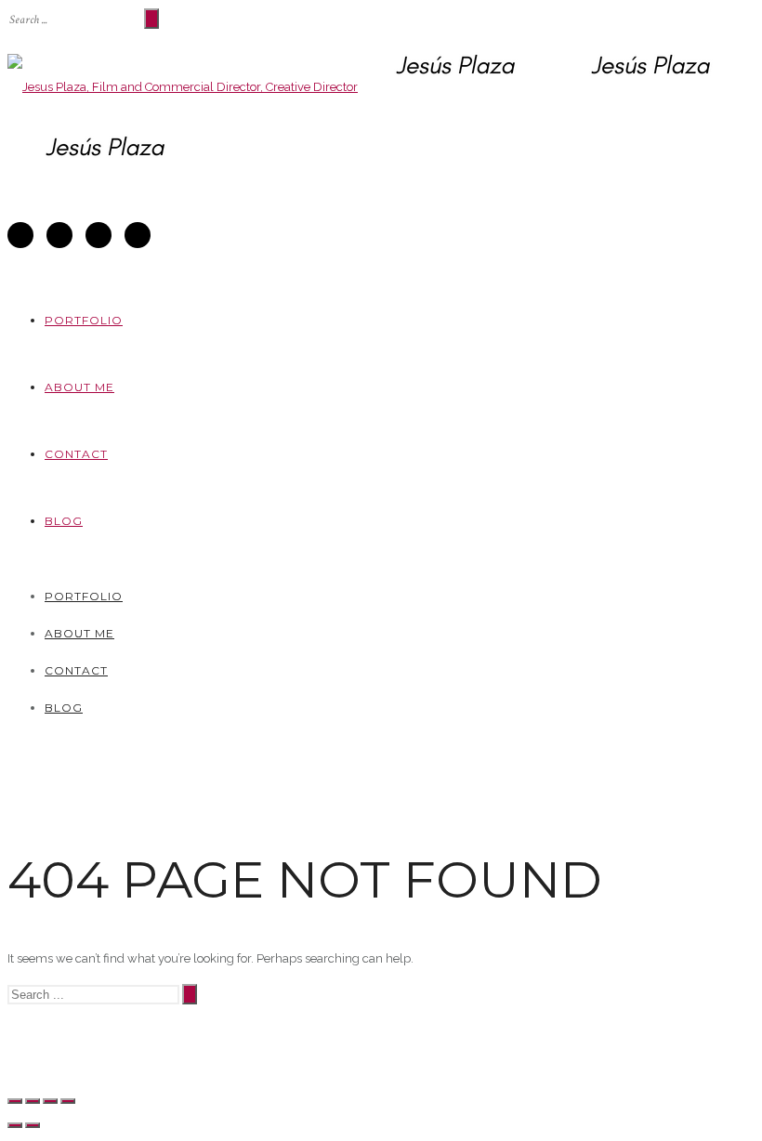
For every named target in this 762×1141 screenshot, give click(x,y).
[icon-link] (138, 235)
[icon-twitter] (25, 235)
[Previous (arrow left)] (14, 1125)
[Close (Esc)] (14, 1101)
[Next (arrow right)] (32, 1125)
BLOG (64, 521)
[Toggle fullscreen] (50, 1101)
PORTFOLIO (84, 320)
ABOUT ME (79, 387)
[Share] (32, 1101)
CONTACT (76, 454)
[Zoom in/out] (67, 1101)
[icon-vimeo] (64, 235)
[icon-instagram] (103, 235)
